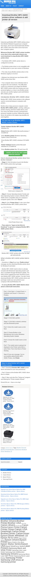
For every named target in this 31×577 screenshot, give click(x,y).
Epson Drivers (7, 477)
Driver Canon (16, 533)
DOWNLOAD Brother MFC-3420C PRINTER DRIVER (16, 153)
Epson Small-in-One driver (16, 542)
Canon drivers (8, 525)
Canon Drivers (7, 475)
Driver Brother (22, 449)
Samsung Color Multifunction (14, 552)
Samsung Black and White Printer (13, 549)
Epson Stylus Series (11, 544)
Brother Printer (5, 449)
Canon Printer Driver (14, 528)
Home (3, 9)
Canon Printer (13, 527)
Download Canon (10, 531)
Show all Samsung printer (12, 561)
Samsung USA (8, 560)
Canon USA (21, 529)
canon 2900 (23, 523)
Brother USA (13, 449)
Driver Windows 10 (6, 451)
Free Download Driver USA (9, 2)
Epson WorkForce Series (15, 546)
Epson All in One (9, 537)
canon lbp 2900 (19, 525)
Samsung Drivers (7, 479)
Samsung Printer (14, 557)
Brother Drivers (8, 9)
